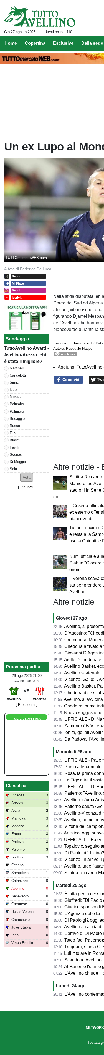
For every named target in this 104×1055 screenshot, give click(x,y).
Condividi (71, 379)
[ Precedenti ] (26, 705)
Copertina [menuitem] (35, 43)
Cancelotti (18, 375)
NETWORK (95, 1027)
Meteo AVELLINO (27, 719)
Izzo (13, 390)
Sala (13, 469)
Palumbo (17, 404)
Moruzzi (16, 397)
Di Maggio (18, 462)
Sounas (16, 454)
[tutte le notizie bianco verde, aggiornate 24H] (39, 16)
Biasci (15, 440)
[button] (26, 477)
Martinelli (17, 368)
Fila (13, 433)
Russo (15, 426)
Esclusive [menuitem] (63, 43)
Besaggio (17, 419)
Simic (14, 382)
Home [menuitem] (10, 43)
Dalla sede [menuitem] (92, 43)
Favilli (14, 447)
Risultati (26, 487)
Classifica (16, 785)
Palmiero (17, 411)
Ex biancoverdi (80, 343)
